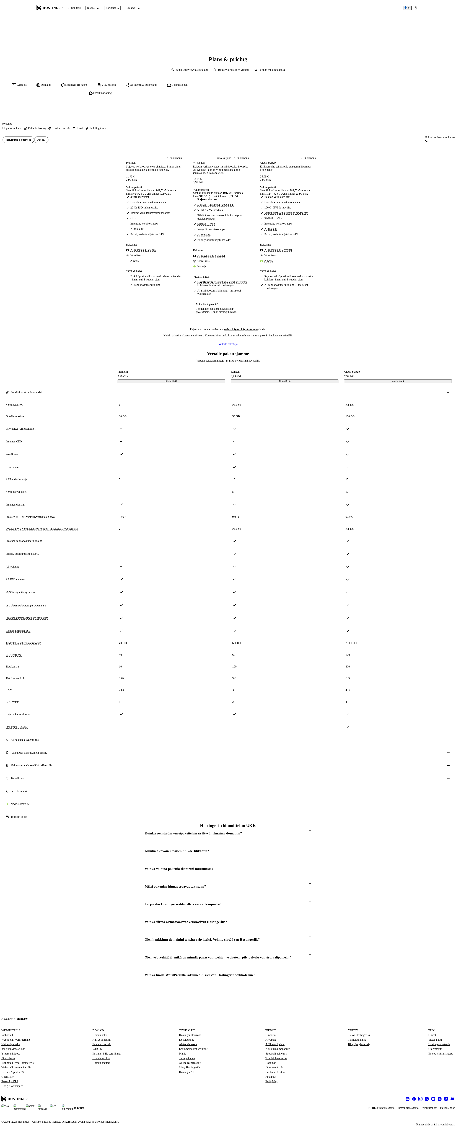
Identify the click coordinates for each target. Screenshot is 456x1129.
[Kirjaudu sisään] (415, 7)
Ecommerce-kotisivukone (193, 1048)
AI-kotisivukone (188, 1044)
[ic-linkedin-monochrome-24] (407, 1099)
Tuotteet (91, 8)
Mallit (182, 1053)
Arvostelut (271, 1039)
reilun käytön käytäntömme (241, 329)
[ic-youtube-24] (433, 1099)
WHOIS (97, 1048)
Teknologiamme (357, 1039)
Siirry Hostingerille (189, 1067)
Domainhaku (99, 1035)
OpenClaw (7, 1076)
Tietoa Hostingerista (359, 1035)
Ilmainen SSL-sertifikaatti (106, 1053)
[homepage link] (50, 8)
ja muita (79, 1107)
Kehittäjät (111, 8)
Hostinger (6, 1018)
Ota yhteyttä (435, 1048)
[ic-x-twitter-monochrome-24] (427, 1099)
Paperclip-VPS (9, 1081)
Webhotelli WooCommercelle (18, 1062)
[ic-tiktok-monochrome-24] (446, 1099)
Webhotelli (7, 1035)
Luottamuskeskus (275, 1072)
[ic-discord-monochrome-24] (452, 1099)
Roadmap (270, 1062)
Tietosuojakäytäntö (408, 1107)
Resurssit (131, 8)
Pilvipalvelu (8, 1058)
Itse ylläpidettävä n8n (13, 1048)
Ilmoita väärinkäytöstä (440, 1053)
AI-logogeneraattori (190, 1062)
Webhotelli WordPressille (15, 1039)
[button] (228, 833)
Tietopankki (435, 1039)
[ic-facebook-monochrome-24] (414, 1099)
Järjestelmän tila (274, 1067)
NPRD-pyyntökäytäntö (381, 1107)
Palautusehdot (429, 1107)
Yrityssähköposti (10, 1053)
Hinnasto (270, 1035)
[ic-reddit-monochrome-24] (439, 1099)
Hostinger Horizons (190, 1035)
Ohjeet (432, 1035)
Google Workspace (12, 1085)
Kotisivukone (186, 1039)
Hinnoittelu (74, 7)
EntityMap (271, 1081)
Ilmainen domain (101, 1044)
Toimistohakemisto (276, 1058)
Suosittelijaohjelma (276, 1053)
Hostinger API (187, 1072)
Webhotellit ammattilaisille (16, 1067)
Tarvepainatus (187, 1058)
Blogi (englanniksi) (359, 1044)
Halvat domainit (101, 1039)
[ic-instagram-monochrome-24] (420, 1099)
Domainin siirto (101, 1058)
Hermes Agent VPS (12, 1072)
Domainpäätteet (101, 1062)
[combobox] (440, 140)
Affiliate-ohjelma (274, 1044)
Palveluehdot (447, 1107)
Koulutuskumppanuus (277, 1048)
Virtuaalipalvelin (10, 1044)
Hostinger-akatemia (439, 1044)
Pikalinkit (270, 1076)
